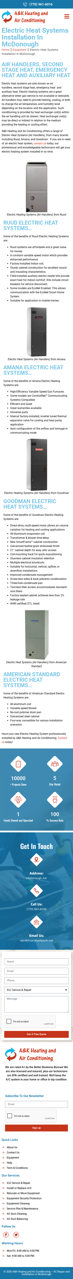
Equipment (19, 49)
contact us (40, 143)
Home (5, 49)
